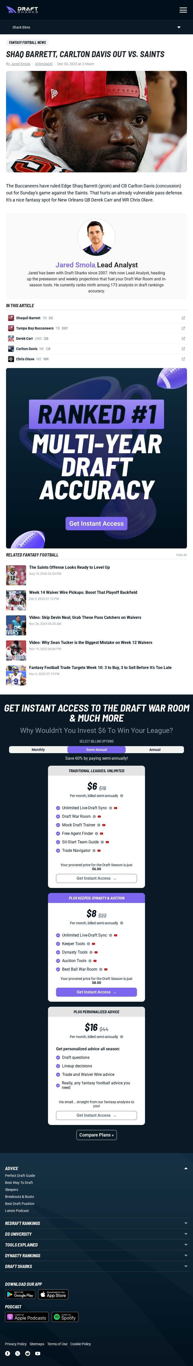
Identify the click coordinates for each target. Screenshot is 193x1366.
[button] (115, 808)
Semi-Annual (96, 750)
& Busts (28, 1197)
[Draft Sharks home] (22, 10)
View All (181, 555)
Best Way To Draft (19, 1183)
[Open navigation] (183, 10)
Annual (155, 750)
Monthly (38, 750)
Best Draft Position (19, 1204)
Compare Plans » (96, 1134)
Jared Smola (20, 64)
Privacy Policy (16, 1344)
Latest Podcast (17, 1211)
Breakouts (13, 1197)
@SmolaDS (44, 64)
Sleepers (11, 1190)
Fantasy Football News (27, 42)
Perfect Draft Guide (20, 1176)
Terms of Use (57, 1344)
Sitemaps (37, 1344)
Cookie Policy (80, 1344)
